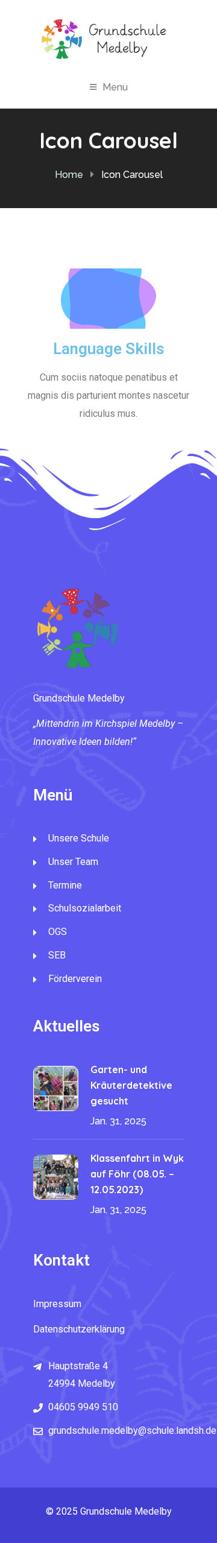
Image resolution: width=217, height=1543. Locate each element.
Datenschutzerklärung (79, 1329)
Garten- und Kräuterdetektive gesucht (131, 1085)
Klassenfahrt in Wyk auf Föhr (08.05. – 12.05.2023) (137, 1174)
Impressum (57, 1304)
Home (69, 174)
